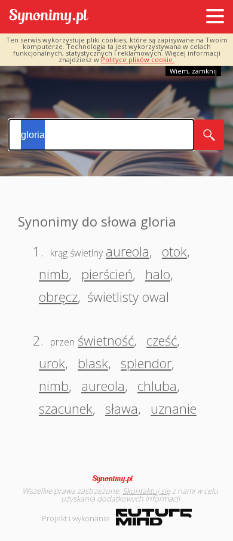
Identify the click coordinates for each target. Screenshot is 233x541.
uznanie (174, 408)
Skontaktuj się (146, 490)
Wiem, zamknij (193, 70)
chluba (157, 386)
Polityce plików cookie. (137, 59)
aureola (127, 251)
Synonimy (116, 478)
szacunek (66, 408)
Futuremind (154, 517)
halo (157, 274)
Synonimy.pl (48, 17)
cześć (161, 340)
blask (93, 363)
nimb (54, 274)
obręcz (58, 296)
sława (121, 408)
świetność (106, 340)
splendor (146, 363)
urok (52, 363)
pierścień (107, 274)
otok (174, 251)
